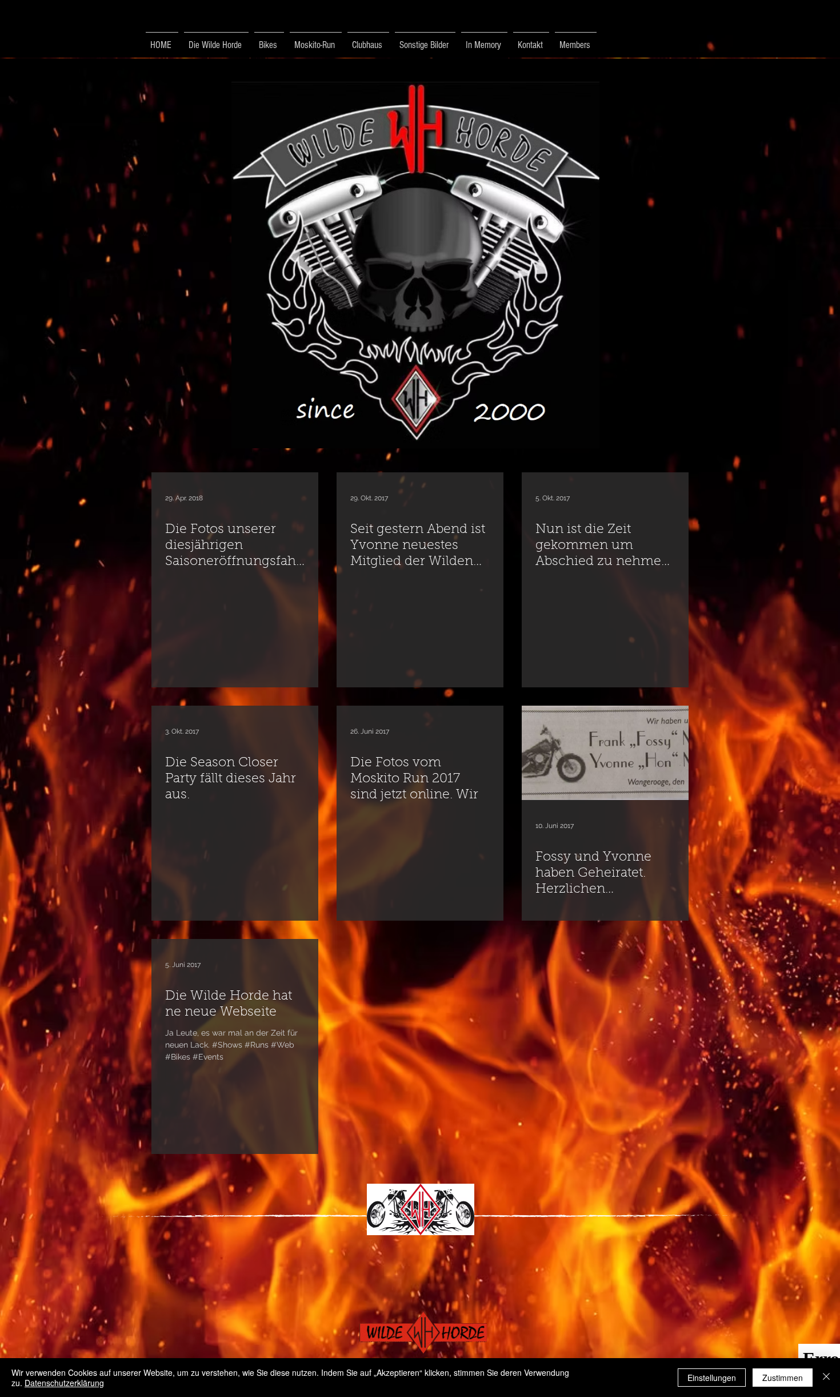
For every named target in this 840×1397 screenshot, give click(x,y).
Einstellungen (711, 1377)
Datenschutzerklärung (64, 1382)
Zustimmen (782, 1377)
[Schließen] (826, 1377)
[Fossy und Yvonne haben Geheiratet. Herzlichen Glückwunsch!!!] (605, 753)
